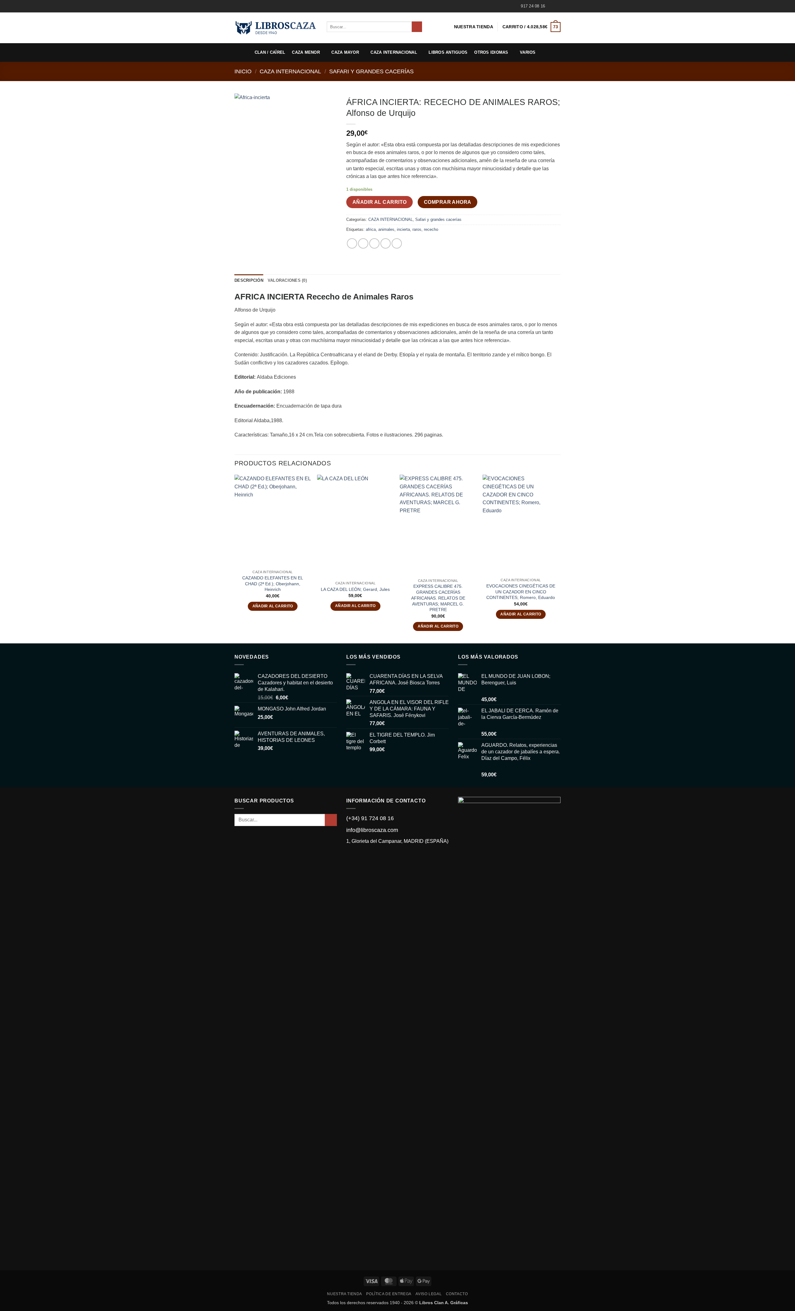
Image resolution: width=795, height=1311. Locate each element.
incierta (403, 229)
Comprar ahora (447, 202)
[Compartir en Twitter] (363, 243)
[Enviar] (417, 26)
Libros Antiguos (448, 52)
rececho (431, 229)
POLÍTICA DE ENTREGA (388, 1294)
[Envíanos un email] (557, 6)
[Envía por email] (374, 243)
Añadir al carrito (379, 202)
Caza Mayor (345, 52)
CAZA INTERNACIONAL (290, 71)
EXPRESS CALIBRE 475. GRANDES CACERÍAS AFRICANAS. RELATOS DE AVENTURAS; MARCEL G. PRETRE (438, 598)
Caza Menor (306, 52)
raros (416, 229)
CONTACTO (457, 1294)
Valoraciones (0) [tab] (287, 280)
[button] (531, 27)
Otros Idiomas (491, 52)
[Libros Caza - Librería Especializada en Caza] (275, 28)
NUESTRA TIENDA (473, 26)
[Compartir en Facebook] (352, 243)
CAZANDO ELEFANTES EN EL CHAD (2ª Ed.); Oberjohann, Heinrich (272, 583)
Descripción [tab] (248, 280)
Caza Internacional (393, 52)
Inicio (243, 71)
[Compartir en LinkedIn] (397, 243)
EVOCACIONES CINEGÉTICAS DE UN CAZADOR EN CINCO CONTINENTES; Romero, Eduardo (520, 591)
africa (371, 229)
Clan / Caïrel (270, 52)
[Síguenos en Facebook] (551, 6)
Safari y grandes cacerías (371, 71)
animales (386, 229)
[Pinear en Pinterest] (385, 243)
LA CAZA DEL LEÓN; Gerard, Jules (355, 589)
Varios (528, 52)
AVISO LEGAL (429, 1294)
